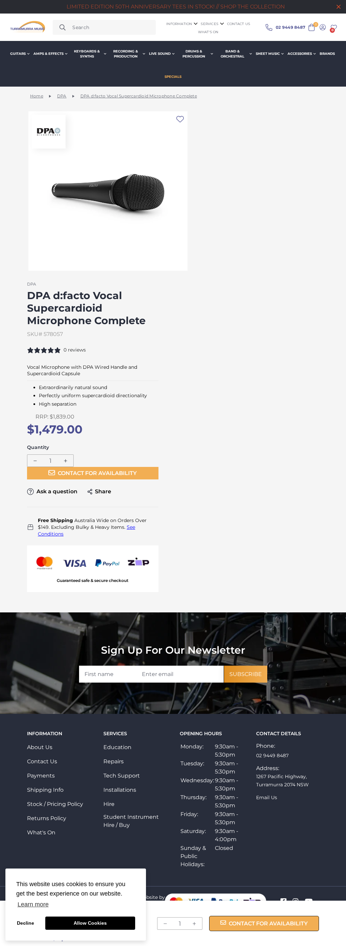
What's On (41, 832)
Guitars (18, 53)
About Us (39, 747)
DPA (62, 95)
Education (117, 747)
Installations (119, 790)
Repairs (113, 761)
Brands (327, 53)
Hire (109, 804)
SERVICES (209, 24)
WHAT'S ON (208, 32)
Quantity (38, 447)
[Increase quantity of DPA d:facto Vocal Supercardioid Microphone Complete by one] (65, 461)
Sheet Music (268, 53)
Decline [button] (25, 923)
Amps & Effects (48, 53)
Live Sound (160, 53)
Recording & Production (125, 54)
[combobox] (104, 27)
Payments (41, 775)
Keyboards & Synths (87, 54)
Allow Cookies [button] (90, 923)
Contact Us (42, 761)
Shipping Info (45, 790)
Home (36, 95)
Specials (173, 76)
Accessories (300, 53)
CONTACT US (238, 24)
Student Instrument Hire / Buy (131, 821)
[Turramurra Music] (27, 27)
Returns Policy (46, 818)
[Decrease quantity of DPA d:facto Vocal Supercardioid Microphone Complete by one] (35, 461)
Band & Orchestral (232, 54)
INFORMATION (179, 24)
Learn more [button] (33, 904)
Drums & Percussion (193, 54)
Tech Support (121, 775)
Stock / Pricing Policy (55, 804)
